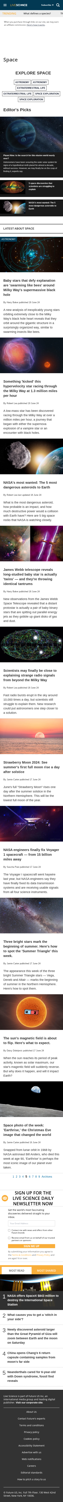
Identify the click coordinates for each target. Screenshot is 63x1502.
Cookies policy (31, 1438)
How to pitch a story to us (31, 1479)
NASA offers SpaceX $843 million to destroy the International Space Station (33, 1300)
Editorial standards (31, 1472)
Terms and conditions (31, 1425)
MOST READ (16, 1270)
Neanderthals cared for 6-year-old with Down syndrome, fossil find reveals (31, 1376)
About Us (31, 1411)
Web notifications (31, 1459)
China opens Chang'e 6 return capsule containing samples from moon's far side (31, 1357)
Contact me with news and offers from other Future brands (32, 1231)
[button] (5, 5)
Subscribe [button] (46, 5)
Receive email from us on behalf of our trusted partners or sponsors (33, 1239)
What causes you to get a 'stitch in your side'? (32, 1317)
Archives (47, 1176)
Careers (31, 1465)
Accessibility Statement (31, 1445)
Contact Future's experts (31, 1418)
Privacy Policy (43, 1254)
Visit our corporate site (29, 1402)
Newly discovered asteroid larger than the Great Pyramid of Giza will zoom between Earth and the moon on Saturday (32, 1336)
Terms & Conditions (22, 1254)
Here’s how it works (36, 24)
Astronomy (9, 239)
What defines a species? (37, 13)
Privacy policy (31, 1432)
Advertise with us (31, 1452)
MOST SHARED (46, 1270)
